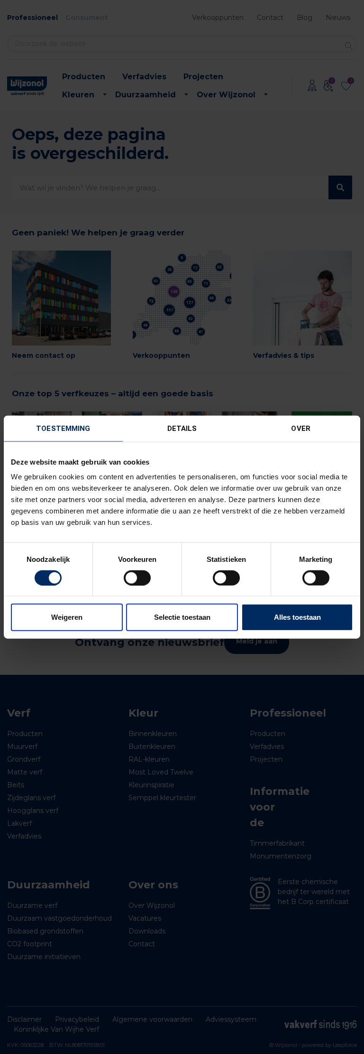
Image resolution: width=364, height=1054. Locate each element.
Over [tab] (300, 428)
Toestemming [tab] (63, 428)
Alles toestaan (297, 617)
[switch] (137, 577)
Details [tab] (182, 428)
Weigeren (66, 617)
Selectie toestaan (182, 617)
